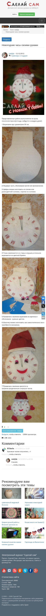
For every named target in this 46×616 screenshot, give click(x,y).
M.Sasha (10, 448)
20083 (16, 580)
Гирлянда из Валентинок (34, 542)
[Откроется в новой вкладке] (7, 607)
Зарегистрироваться (26, 14)
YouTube (4, 570)
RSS (14, 570)
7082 (9, 582)
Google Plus (36, 570)
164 (18, 587)
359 (8, 589)
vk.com (9, 570)
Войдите (5, 434)
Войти (15, 14)
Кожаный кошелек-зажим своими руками (11, 543)
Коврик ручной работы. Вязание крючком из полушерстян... (11, 524)
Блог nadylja (14, 30)
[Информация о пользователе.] (4, 450)
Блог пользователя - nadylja (12, 431)
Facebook (30, 570)
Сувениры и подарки (19, 55)
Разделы (6, 39)
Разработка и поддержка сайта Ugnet (15, 605)
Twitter (25, 570)
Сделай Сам (23, 4)
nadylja (11, 53)
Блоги (6, 30)
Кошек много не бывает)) (34, 522)
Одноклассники (20, 570)
